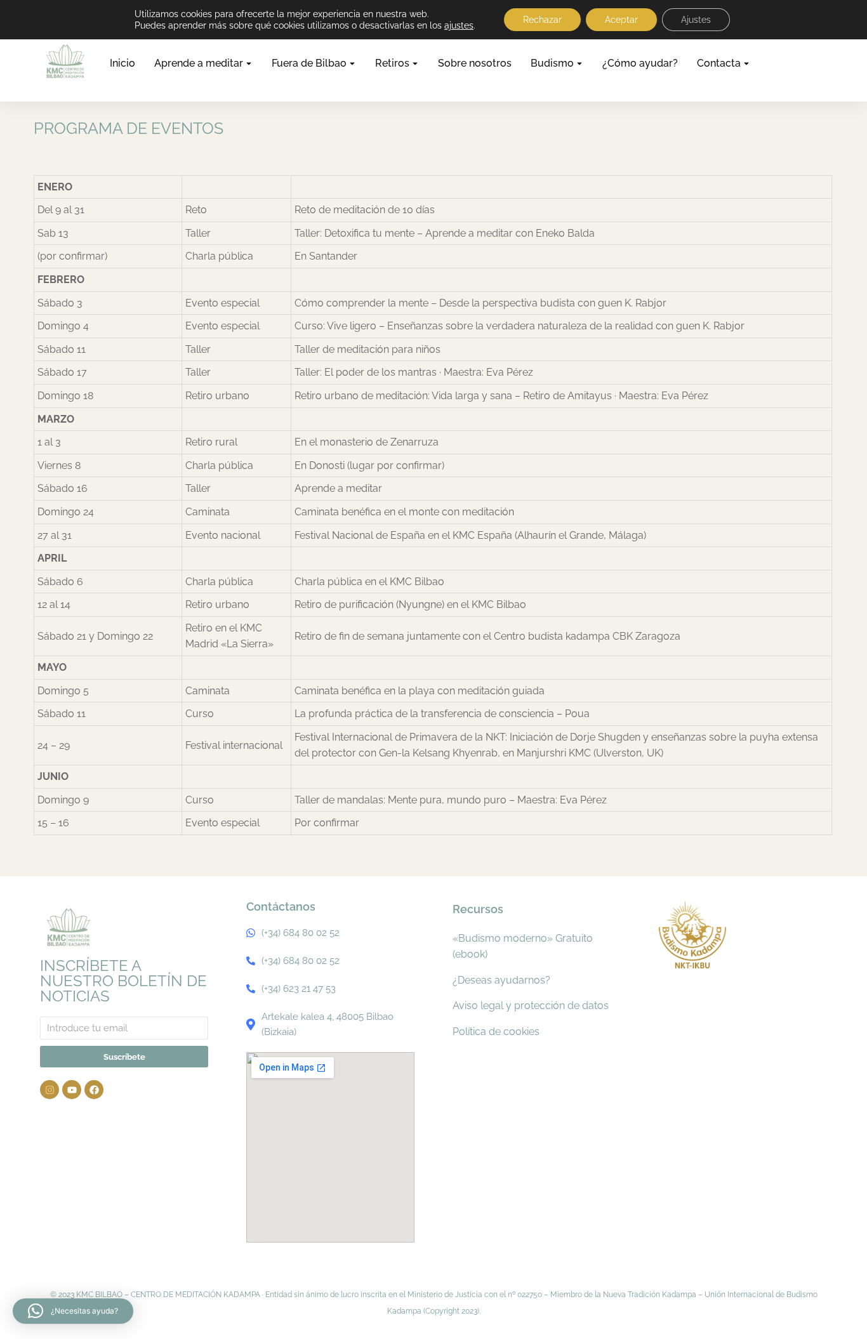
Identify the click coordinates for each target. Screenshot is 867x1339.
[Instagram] (49, 1089)
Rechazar (542, 20)
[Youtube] (71, 1089)
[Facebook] (93, 1089)
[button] (73, 1311)
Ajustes (696, 20)
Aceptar (621, 20)
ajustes (458, 25)
